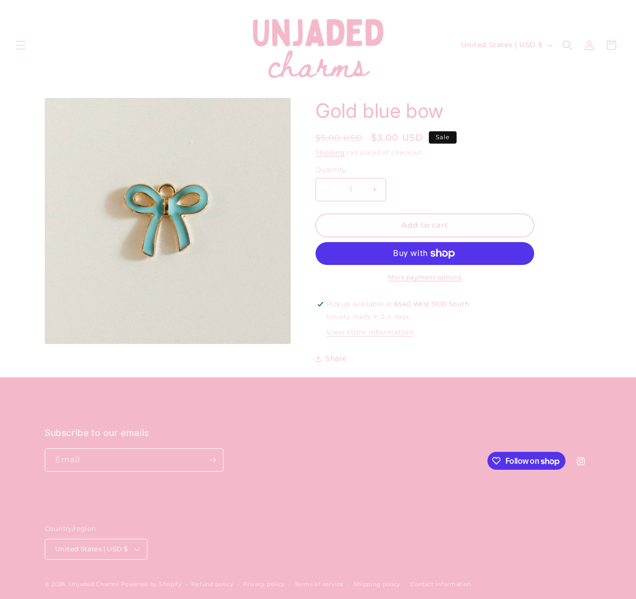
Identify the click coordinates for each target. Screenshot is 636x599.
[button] (21, 45)
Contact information (440, 584)
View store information (369, 332)
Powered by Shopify (151, 584)
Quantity (331, 169)
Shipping (330, 152)
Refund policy (212, 584)
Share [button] (336, 358)
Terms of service (319, 584)
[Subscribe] (212, 460)
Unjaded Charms (94, 584)
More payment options (425, 277)
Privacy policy (264, 584)
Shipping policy (377, 584)
